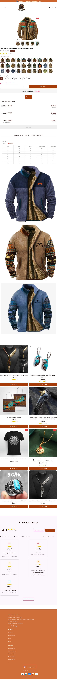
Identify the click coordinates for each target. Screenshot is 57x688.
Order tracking (11, 635)
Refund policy (11, 659)
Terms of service (12, 651)
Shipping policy (12, 654)
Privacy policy (11, 648)
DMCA (9, 641)
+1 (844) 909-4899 (12, 621)
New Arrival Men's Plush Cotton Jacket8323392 (9, 556)
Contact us (11, 632)
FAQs (9, 638)
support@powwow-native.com (15, 623)
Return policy (11, 656)
